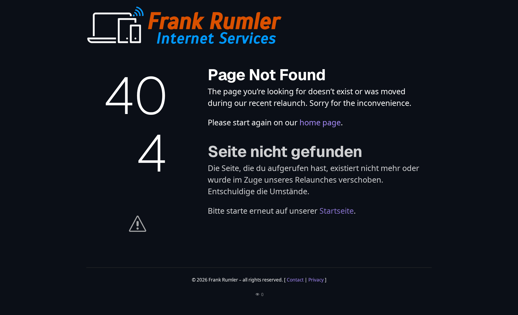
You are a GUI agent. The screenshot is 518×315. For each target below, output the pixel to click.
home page (320, 122)
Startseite (336, 210)
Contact (295, 280)
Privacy (316, 280)
